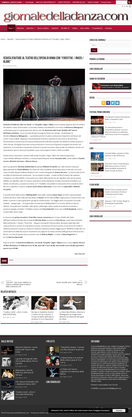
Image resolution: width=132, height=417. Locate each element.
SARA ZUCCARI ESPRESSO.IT (46, 2)
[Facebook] (125, 6)
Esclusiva (108, 28)
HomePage (29, 2)
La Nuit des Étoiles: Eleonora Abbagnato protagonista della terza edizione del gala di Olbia (72, 315)
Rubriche (30, 28)
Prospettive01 (97, 28)
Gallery (74, 28)
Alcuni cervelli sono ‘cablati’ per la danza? (69, 282)
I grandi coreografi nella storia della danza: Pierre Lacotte (26, 361)
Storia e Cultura (43, 28)
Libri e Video (84, 28)
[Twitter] (127, 6)
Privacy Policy (106, 2)
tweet (11, 260)
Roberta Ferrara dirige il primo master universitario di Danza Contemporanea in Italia (116, 192)
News (11, 28)
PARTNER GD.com (79, 2)
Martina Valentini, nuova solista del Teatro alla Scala (26, 349)
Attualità (10, 39)
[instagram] (130, 6)
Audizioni (54, 28)
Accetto (119, 410)
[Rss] (122, 6)
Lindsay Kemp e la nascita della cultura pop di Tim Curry (71, 360)
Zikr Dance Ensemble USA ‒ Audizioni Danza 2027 (26, 383)
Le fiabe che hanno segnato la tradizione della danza (72, 371)
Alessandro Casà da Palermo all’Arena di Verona (24, 372)
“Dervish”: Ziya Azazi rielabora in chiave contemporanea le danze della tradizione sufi (18, 284)
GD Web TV (65, 28)
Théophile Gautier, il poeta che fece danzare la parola (72, 348)
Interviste (20, 28)
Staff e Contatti (93, 2)
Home (3, 39)
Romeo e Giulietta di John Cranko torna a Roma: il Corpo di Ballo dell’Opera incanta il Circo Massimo (42, 315)
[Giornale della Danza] (66, 14)
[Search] (129, 2)
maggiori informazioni (102, 410)
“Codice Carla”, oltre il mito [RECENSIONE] (15, 313)
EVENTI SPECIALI (64, 2)
